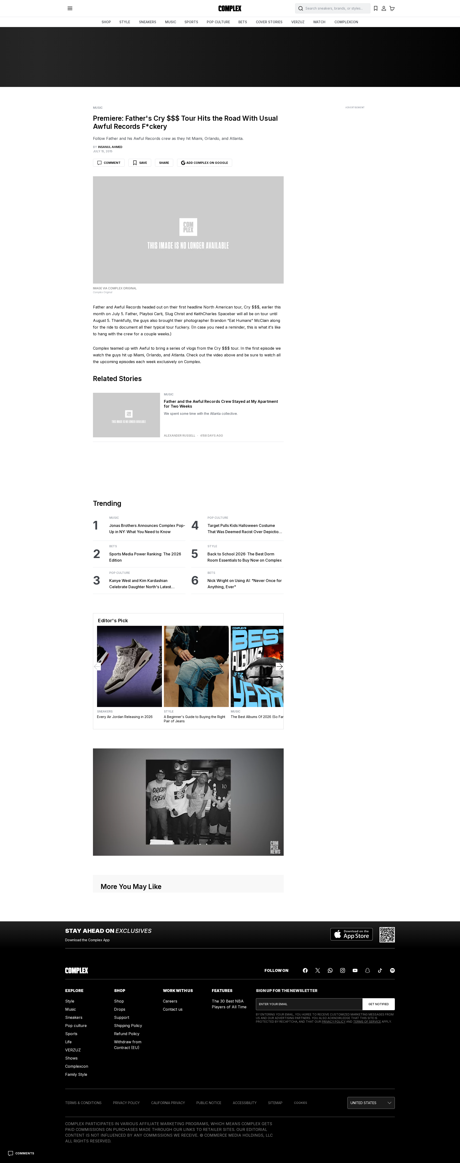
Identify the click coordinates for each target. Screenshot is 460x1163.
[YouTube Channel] (355, 970)
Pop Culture (119, 573)
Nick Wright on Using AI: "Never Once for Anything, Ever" (244, 583)
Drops (119, 1009)
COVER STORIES (269, 22)
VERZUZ (298, 22)
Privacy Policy (333, 1021)
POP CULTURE (218, 22)
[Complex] (230, 8)
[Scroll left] (97, 666)
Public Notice (208, 1103)
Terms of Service (367, 1021)
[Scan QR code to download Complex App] (387, 934)
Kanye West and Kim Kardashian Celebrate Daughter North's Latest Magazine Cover (140, 584)
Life (68, 1041)
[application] (188, 802)
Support (121, 1017)
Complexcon (76, 1066)
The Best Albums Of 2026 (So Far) (258, 717)
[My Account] (384, 8)
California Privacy (168, 1103)
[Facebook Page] (305, 970)
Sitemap (275, 1103)
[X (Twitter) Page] (317, 970)
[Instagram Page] (342, 970)
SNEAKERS (147, 22)
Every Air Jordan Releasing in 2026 (125, 717)
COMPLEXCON (346, 22)
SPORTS (191, 22)
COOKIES (300, 1103)
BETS (242, 22)
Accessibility (245, 1103)
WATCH (319, 22)
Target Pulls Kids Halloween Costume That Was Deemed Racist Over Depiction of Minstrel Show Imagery (244, 529)
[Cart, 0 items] (392, 8)
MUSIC (170, 22)
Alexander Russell (179, 435)
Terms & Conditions (83, 1103)
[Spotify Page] (392, 970)
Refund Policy (126, 1033)
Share (164, 163)
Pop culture (76, 1025)
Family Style (76, 1074)
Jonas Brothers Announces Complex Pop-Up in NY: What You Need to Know (147, 528)
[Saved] (376, 8)
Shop (119, 1001)
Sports (71, 1033)
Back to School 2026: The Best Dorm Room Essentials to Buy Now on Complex (244, 557)
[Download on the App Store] (351, 934)
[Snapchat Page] (367, 970)
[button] (371, 1103)
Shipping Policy (128, 1025)
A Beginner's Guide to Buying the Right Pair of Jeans (194, 719)
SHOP (106, 22)
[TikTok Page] (380, 970)
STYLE (124, 22)
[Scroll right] (279, 666)
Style (212, 546)
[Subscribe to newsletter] (378, 1004)
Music (98, 107)
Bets (113, 546)
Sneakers (105, 711)
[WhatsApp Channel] (330, 970)
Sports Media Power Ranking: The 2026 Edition (145, 557)
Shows (71, 1058)
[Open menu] (70, 8)
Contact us (173, 1009)
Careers (170, 1001)
